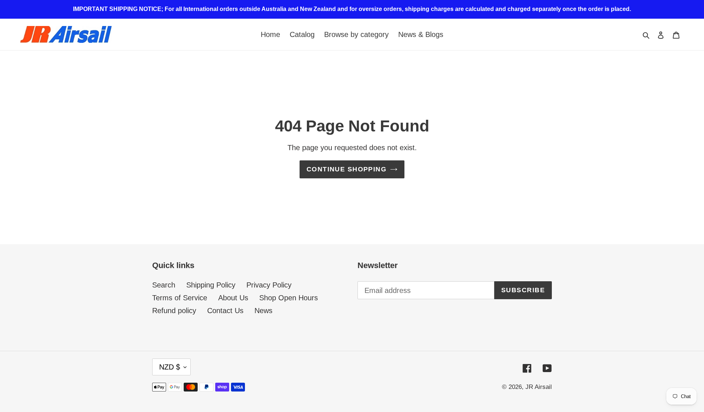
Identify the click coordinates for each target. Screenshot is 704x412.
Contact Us (225, 311)
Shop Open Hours (288, 298)
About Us (233, 298)
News (263, 311)
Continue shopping (346, 169)
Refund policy (174, 311)
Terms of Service (179, 298)
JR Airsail (538, 386)
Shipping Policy (210, 285)
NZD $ (169, 367)
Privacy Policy (269, 285)
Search (163, 285)
